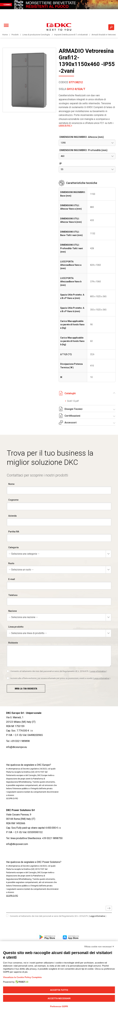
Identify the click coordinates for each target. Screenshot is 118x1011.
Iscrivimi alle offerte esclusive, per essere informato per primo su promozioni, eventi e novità (60, 678)
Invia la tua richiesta (26, 688)
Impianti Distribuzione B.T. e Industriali (71, 34)
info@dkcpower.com (17, 844)
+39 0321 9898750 (52, 838)
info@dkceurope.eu (16, 747)
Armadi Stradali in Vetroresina (105, 34)
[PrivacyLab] (21, 981)
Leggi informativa (98, 671)
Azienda (12, 516)
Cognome (13, 500)
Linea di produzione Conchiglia (36, 34)
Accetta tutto (59, 990)
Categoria (13, 547)
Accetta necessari (59, 998)
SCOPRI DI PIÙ (12, 798)
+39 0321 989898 (20, 741)
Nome (11, 484)
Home (5, 34)
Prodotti (15, 34)
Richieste (13, 643)
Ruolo (11, 563)
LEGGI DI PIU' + (65, 125)
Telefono (13, 595)
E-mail (11, 579)
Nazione (12, 611)
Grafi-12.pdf (73, 401)
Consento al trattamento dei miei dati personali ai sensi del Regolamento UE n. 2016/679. (58, 671)
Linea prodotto (16, 627)
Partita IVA (13, 531)
